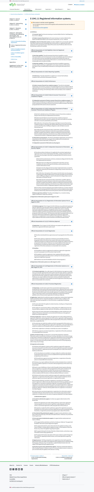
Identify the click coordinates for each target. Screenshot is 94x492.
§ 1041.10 (37, 456)
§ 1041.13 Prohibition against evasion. (17, 53)
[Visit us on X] (13, 469)
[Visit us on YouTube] (19, 469)
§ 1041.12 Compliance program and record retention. (18, 49)
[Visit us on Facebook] (11, 469)
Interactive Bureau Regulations (17, 14)
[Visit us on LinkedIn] (16, 469)
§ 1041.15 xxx (14, 59)
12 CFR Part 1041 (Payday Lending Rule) (32, 14)
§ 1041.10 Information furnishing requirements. (18, 42)
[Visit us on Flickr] (22, 469)
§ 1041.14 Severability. (16, 56)
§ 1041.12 (67, 456)
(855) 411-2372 (82, 1)
